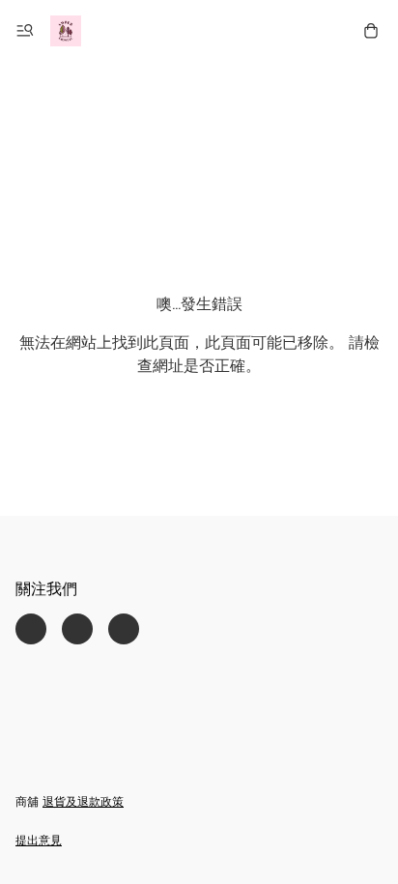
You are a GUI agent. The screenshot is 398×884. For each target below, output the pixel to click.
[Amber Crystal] (65, 30)
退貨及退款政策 (83, 803)
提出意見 (38, 841)
